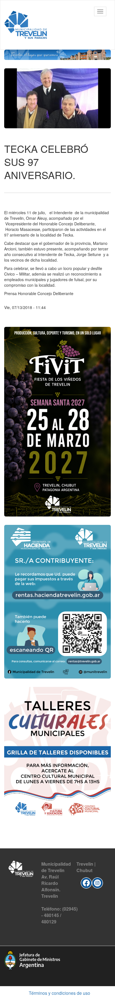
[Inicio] (25, 25)
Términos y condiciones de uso (59, 993)
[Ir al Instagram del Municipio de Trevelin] (97, 882)
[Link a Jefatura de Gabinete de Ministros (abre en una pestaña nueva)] (32, 959)
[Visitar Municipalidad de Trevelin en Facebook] (86, 882)
